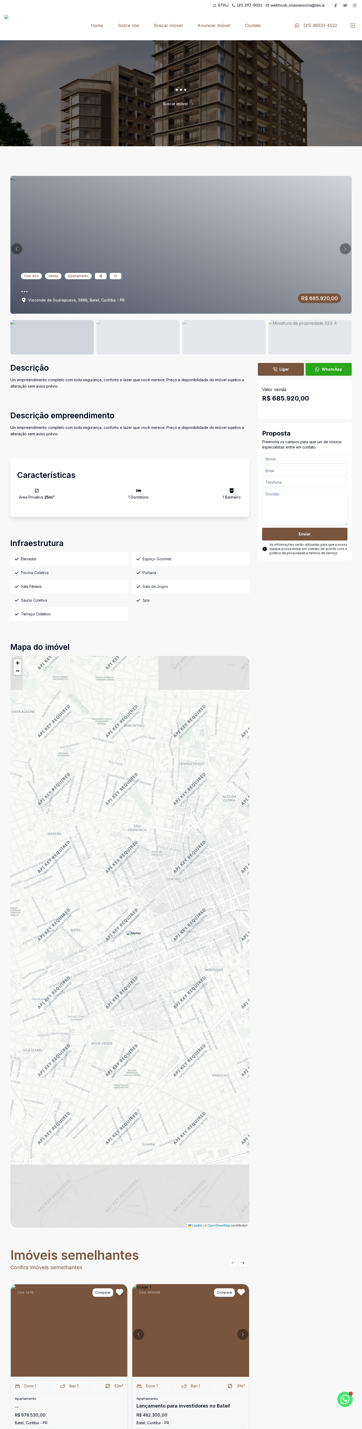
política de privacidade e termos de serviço (304, 553)
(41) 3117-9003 (249, 5)
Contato (253, 25)
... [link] (198, 103)
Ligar (284, 369)
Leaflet (196, 1225)
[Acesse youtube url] (345, 5)
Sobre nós (128, 25)
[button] (16, 248)
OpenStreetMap (219, 1225)
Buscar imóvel (168, 25)
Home (97, 25)
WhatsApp (332, 369)
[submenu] (353, 25)
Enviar (305, 534)
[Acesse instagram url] (354, 5)
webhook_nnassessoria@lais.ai (298, 5)
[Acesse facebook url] (335, 5)
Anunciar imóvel (213, 25)
